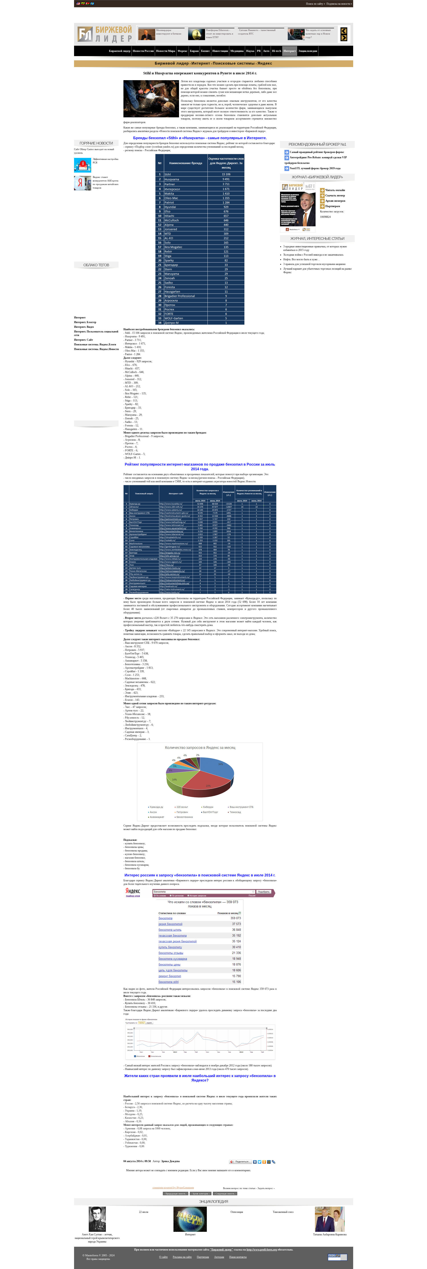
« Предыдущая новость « (175, 1193)
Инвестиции (220, 51)
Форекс (182, 51)
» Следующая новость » (225, 1193)
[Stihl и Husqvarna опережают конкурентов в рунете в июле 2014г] (151, 116)
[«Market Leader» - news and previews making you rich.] (78, 4)
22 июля (143, 1212)
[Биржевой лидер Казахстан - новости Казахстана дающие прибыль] (92, 4)
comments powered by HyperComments (173, 1187)
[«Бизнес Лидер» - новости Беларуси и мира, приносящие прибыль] (88, 4)
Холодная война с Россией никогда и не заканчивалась (313, 254)
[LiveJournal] (273, 1162)
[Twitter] (259, 1162)
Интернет (290, 51)
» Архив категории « (201, 1193)
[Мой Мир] (269, 1162)
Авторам (219, 1257)
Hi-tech (276, 51)
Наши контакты (238, 1257)
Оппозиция (237, 1212)
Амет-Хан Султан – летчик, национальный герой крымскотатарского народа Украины (97, 1238)
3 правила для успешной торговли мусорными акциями (314, 264)
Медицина (237, 51)
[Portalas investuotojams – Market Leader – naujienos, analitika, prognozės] (83, 4)
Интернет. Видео (84, 326)
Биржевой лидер (119, 51)
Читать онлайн (335, 190)
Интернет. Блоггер (85, 322)
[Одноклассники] (264, 1162)
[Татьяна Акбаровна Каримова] (330, 1230)
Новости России (143, 51)
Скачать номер (335, 195)
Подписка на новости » (339, 3)
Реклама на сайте (182, 1257)
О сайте (163, 1257)
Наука (250, 51)
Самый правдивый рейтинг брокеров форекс (316, 152)
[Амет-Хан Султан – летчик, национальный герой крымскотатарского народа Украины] (97, 1230)
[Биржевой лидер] (104, 42)
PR (259, 51)
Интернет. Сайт (83, 339)
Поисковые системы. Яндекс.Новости (96, 349)
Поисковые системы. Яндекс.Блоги (95, 344)
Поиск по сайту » (315, 3)
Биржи (194, 51)
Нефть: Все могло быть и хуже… (301, 259)
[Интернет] (190, 1230)
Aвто (266, 51)
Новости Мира (165, 51)
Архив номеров (335, 200)
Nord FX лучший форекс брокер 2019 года (314, 168)
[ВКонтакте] (255, 1162)
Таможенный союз (283, 1212)
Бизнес (205, 51)
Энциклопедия (307, 51)
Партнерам (332, 206)
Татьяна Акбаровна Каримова (329, 1234)
